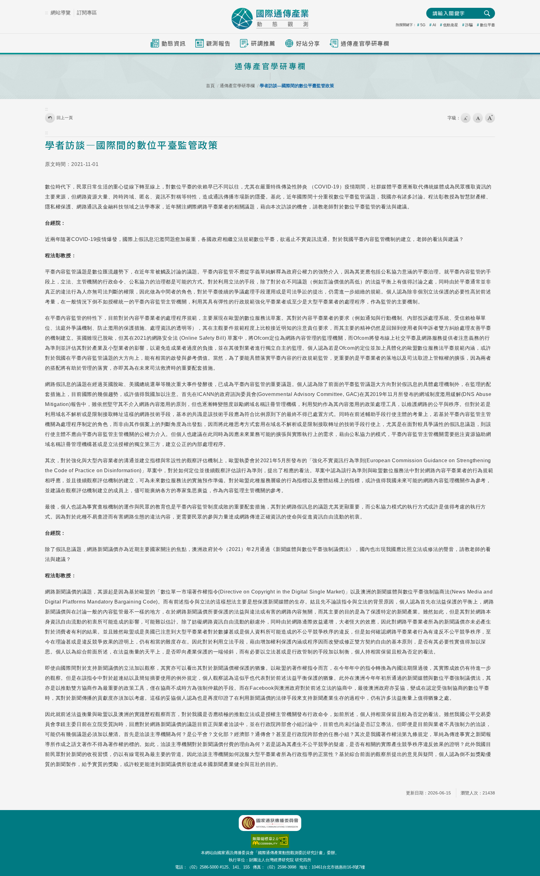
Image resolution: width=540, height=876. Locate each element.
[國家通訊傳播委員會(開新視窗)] (270, 823)
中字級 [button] (478, 118)
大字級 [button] (490, 118)
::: (46, 13)
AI (434, 25)
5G (422, 25)
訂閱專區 (87, 12)
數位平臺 (487, 25)
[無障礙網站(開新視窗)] (270, 837)
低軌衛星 (450, 25)
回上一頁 (65, 117)
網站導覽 (61, 12)
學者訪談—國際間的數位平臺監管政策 (297, 85)
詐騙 (469, 25)
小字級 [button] (466, 118)
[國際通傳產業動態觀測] (270, 18)
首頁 (210, 85)
